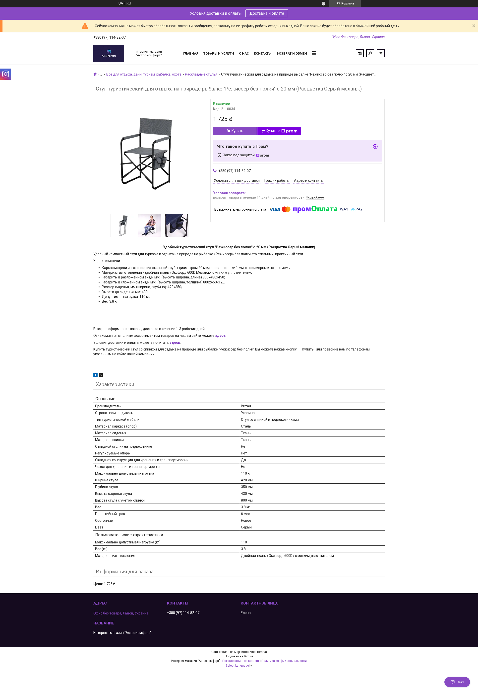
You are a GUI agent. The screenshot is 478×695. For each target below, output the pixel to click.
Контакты (263, 53)
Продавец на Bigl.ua (239, 656)
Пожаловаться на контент (240, 661)
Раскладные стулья (201, 74)
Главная (190, 53)
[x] (101, 376)
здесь (220, 336)
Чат (461, 682)
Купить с (273, 131)
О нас (244, 53)
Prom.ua (261, 652)
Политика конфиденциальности (284, 661)
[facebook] (95, 376)
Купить (237, 131)
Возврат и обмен (292, 53)
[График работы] (360, 53)
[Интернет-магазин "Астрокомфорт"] (112, 53)
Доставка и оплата (266, 13)
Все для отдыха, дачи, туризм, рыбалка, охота (143, 74)
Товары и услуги (218, 53)
